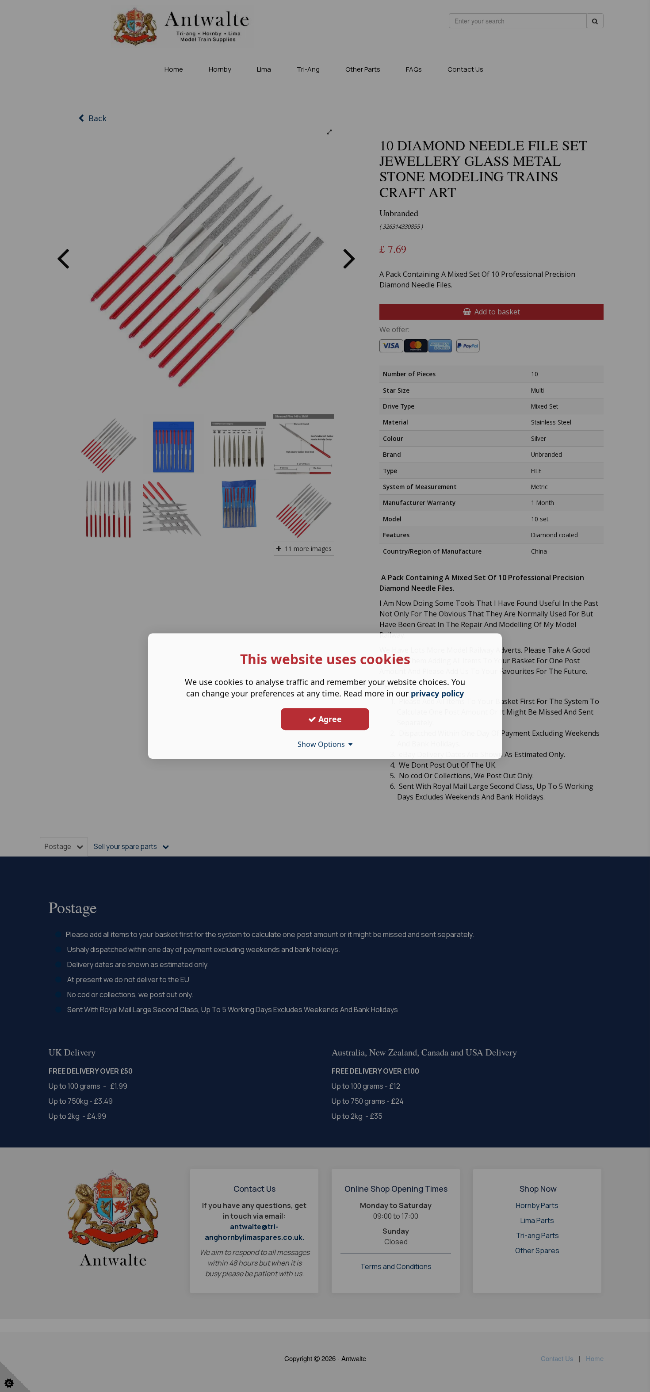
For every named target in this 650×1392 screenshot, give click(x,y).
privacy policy (437, 693)
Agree (329, 719)
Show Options (323, 744)
